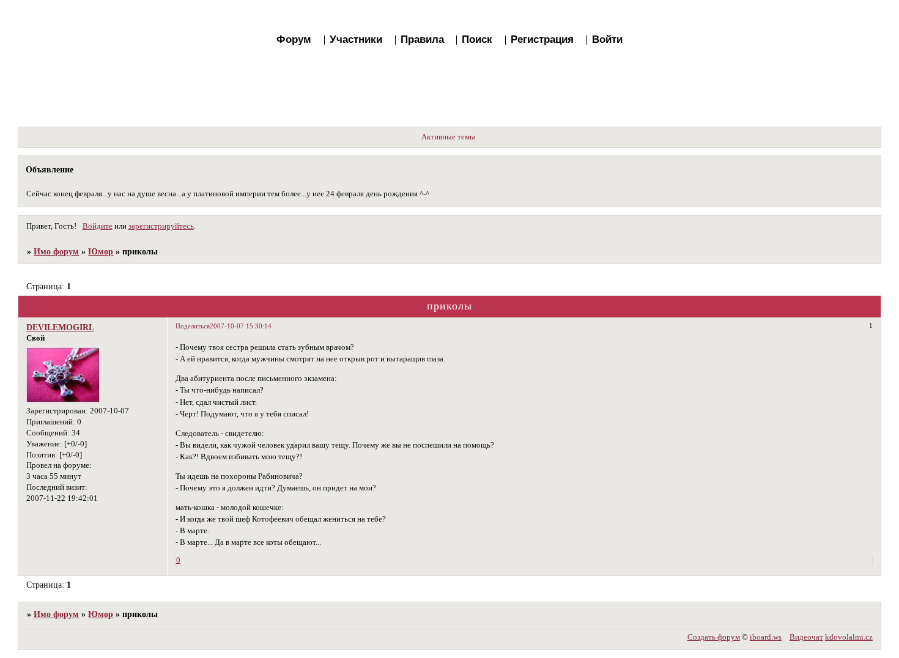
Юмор (100, 251)
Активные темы (448, 137)
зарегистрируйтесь (161, 226)
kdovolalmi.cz (849, 637)
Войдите (98, 226)
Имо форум (56, 251)
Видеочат (806, 637)
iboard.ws (766, 637)
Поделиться (193, 326)
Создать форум (713, 637)
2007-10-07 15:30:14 (241, 326)
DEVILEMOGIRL (60, 327)
